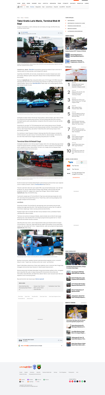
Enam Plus (80, 3)
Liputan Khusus (49, 6)
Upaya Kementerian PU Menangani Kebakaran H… (78, 326)
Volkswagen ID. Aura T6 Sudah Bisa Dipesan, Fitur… (79, 338)
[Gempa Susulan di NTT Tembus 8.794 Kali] (76, 43)
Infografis (56, 6)
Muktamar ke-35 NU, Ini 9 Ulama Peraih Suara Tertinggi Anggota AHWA (79, 101)
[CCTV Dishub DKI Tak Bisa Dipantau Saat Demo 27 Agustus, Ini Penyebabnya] (68, 284)
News (23, 3)
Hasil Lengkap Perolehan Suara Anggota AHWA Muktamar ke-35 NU (78, 138)
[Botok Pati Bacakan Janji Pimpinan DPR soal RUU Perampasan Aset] (68, 278)
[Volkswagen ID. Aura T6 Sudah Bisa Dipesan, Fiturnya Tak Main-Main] (68, 338)
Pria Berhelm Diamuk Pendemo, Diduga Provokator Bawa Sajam (76, 267)
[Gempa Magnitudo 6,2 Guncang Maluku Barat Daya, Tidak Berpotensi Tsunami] (67, 55)
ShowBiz (34, 3)
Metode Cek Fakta (23, 374)
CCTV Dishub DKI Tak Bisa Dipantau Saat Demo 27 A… (79, 284)
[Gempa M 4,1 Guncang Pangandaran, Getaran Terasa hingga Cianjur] (67, 61)
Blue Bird (31, 69)
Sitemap (55, 372)
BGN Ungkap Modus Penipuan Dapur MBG (77, 108)
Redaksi (26, 372)
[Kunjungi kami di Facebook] (75, 381)
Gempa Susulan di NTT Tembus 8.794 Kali (75, 51)
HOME (18, 3)
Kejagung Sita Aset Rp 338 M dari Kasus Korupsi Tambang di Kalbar (78, 93)
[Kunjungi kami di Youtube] (72, 381)
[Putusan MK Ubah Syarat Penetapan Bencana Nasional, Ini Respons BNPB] (76, 75)
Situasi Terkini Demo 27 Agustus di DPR (78, 290)
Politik (27, 6)
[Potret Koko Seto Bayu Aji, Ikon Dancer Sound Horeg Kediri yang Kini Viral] (76, 312)
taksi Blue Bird (36, 83)
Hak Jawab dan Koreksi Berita (35, 374)
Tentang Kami (71, 372)
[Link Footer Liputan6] (25, 367)
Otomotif (65, 3)
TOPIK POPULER (69, 17)
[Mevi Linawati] (21, 340)
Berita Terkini (70, 302)
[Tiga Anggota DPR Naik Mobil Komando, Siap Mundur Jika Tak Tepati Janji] (68, 272)
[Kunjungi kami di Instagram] (80, 381)
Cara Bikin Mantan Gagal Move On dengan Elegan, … (79, 332)
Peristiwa (32, 6)
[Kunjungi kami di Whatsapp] (82, 381)
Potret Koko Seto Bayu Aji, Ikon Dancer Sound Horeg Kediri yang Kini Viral (75, 321)
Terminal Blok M (39, 184)
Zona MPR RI (62, 6)
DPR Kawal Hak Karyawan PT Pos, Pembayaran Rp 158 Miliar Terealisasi (79, 130)
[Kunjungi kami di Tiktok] (85, 381)
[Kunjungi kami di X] (77, 381)
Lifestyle (45, 3)
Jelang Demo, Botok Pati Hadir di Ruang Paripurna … (79, 296)
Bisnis (28, 3)
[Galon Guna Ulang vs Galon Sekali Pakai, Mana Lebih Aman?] (68, 344)
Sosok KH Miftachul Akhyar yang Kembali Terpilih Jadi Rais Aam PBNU (78, 115)
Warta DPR (68, 6)
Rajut (43, 6)
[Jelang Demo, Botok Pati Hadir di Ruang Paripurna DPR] (68, 296)
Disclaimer (32, 372)
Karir (77, 372)
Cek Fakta (72, 3)
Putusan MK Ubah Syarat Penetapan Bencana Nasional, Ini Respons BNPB (78, 86)
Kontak (20, 372)
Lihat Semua (83, 67)
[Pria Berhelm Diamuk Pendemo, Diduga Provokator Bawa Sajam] (76, 259)
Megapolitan (38, 6)
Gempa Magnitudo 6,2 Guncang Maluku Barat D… (77, 55)
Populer (68, 67)
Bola (39, 3)
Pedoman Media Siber (47, 372)
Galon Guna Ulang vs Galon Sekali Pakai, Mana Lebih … (79, 344)
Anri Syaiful (25, 32)
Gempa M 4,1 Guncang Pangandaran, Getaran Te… (77, 61)
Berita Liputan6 (40, 279)
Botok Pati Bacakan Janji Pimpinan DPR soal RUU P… (79, 278)
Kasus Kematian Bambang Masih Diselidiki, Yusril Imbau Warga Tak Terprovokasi (78, 123)
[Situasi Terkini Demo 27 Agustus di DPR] (68, 290)
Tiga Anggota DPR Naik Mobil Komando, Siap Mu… (78, 272)
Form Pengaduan (62, 372)
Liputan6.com (29, 385)
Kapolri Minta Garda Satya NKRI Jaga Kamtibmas (78, 145)
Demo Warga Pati (70, 251)
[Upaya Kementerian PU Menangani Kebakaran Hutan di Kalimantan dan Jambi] (68, 326)
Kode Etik (38, 372)
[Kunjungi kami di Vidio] (70, 381)
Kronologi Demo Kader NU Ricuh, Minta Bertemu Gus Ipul (78, 152)
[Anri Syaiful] (19, 33)
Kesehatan (53, 3)
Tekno (59, 3)
